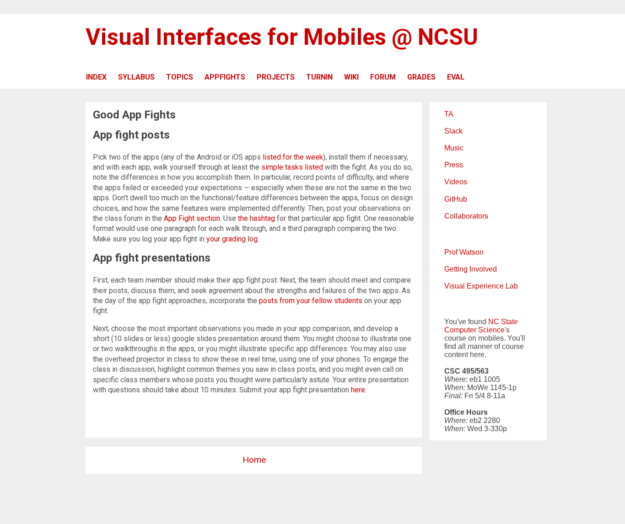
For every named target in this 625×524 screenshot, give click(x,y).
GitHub (455, 199)
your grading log (232, 239)
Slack (453, 131)
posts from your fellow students (310, 300)
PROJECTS (276, 77)
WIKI (351, 77)
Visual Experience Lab (481, 286)
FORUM (383, 77)
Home (254, 459)
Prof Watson (464, 252)
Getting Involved (470, 269)
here (358, 389)
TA (448, 114)
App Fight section (192, 218)
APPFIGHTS (225, 77)
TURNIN (319, 77)
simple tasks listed (292, 167)
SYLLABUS (136, 77)
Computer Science (474, 330)
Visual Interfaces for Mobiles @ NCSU (282, 37)
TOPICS (179, 77)
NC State (503, 322)
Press (453, 165)
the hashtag (256, 218)
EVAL (455, 77)
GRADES (421, 77)
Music (453, 148)
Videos (455, 182)
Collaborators (466, 216)
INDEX (96, 77)
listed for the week (293, 157)
